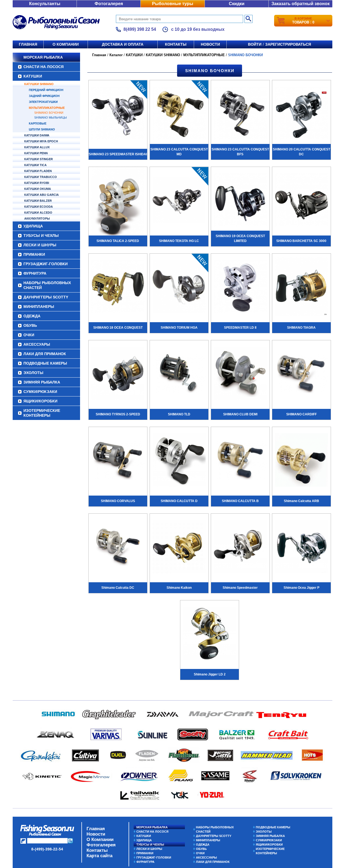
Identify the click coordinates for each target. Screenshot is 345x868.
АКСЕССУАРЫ (36, 344)
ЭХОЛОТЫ (33, 373)
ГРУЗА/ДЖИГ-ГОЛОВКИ (45, 264)
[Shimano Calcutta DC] (118, 547)
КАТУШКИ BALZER (38, 200)
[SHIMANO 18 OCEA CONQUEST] (118, 287)
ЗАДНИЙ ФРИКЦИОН (44, 95)
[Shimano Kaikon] (179, 547)
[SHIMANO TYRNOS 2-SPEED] (118, 374)
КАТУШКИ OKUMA (37, 188)
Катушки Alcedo (38, 212)
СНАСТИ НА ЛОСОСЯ (43, 67)
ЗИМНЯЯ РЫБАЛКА (41, 382)
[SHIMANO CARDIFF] (301, 374)
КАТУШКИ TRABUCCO (40, 177)
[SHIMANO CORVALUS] (118, 460)
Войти (254, 44)
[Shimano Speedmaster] (240, 547)
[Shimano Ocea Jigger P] (301, 547)
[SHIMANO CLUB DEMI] (240, 374)
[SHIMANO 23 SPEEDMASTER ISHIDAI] (118, 114)
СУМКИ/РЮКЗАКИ (40, 391)
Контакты (176, 44)
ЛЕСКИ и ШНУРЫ (39, 245)
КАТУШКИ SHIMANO (39, 84)
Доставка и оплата (122, 44)
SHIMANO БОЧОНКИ (48, 112)
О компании (66, 44)
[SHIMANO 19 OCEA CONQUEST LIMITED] (240, 200)
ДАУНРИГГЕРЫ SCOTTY (45, 297)
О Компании (100, 839)
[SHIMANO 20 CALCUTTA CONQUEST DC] (301, 114)
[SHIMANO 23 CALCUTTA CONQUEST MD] (179, 114)
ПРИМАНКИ (34, 254)
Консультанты (44, 3)
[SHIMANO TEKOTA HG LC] (179, 200)
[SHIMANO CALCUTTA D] (179, 460)
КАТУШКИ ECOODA (38, 206)
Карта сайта (99, 855)
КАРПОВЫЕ (37, 123)
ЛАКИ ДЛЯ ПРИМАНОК (44, 354)
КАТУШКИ (32, 76)
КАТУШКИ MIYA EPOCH (41, 141)
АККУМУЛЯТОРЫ (37, 218)
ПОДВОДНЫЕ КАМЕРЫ (45, 363)
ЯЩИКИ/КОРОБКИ (40, 401)
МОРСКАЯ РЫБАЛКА (43, 57)
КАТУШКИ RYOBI (36, 182)
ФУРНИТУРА (34, 273)
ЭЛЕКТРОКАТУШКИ (43, 101)
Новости (210, 44)
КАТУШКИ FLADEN (38, 171)
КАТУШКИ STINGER (38, 159)
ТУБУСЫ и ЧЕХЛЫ (41, 235)
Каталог (116, 55)
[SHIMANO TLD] (179, 374)
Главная (28, 44)
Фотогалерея (109, 3)
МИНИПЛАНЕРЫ (38, 306)
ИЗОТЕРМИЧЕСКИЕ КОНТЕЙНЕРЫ (41, 413)
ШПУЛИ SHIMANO (42, 129)
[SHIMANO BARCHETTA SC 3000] (301, 200)
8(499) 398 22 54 (139, 29)
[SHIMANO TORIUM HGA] (179, 287)
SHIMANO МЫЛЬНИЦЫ (50, 117)
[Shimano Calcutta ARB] (301, 460)
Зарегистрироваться (288, 44)
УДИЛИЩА (33, 226)
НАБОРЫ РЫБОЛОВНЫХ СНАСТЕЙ (47, 285)
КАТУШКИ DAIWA (36, 135)
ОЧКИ (28, 335)
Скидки (236, 3)
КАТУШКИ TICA (35, 165)
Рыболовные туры (172, 3)
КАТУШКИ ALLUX (37, 147)
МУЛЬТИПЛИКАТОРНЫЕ (47, 107)
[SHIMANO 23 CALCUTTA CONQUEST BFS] (240, 114)
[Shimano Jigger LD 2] (209, 634)
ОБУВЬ (30, 325)
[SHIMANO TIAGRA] (301, 287)
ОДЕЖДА (31, 316)
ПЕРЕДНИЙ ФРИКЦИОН (46, 90)
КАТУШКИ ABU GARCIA (41, 194)
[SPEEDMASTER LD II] (240, 287)
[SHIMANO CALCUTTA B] (240, 460)
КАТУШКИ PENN (36, 153)
